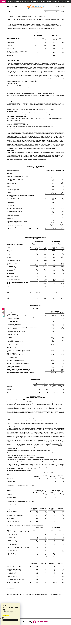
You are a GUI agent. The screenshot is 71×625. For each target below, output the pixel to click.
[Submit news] (3, 309)
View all (68, 1)
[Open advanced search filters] (58, 12)
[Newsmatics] (3, 316)
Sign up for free (10, 620)
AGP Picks (3, 1)
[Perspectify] (3, 311)
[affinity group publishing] (3, 313)
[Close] (18, 604)
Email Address (5, 615)
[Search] (56, 12)
